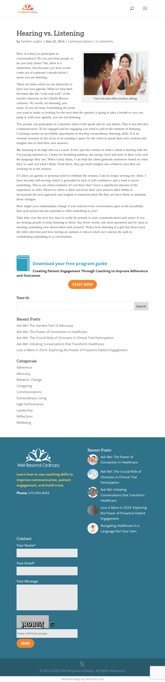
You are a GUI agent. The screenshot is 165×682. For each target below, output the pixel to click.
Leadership (25, 410)
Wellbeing (24, 422)
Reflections (25, 416)
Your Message (27, 581)
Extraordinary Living (31, 398)
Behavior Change (29, 379)
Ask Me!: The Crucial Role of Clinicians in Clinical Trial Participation (65, 338)
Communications (80, 41)
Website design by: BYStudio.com (82, 679)
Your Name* (26, 545)
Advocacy (24, 373)
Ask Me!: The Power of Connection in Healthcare (52, 332)
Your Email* (26, 563)
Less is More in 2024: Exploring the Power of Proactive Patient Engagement (72, 350)
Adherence (24, 367)
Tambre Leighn (32, 41)
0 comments (104, 41)
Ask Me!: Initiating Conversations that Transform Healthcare (60, 344)
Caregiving (24, 386)
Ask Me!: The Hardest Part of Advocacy (45, 325)
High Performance (30, 404)
